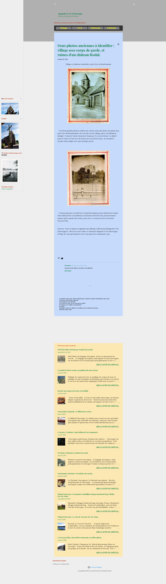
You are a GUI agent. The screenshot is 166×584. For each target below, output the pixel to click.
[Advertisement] (89, 7)
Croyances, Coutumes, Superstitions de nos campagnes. (78, 432)
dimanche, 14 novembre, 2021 (79, 265)
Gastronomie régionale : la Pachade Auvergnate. (75, 474)
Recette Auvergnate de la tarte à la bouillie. (73, 391)
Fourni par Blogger (96, 567)
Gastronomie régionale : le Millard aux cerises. (75, 412)
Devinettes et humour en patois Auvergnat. (73, 453)
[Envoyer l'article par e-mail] (62, 259)
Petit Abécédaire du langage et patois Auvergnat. (75, 350)
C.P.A (79, 28)
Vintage (63, 28)
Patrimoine (96, 28)
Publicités (111, 28)
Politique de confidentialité (61, 564)
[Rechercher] (134, 4)
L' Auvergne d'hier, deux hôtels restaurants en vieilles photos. (80, 538)
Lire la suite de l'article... (107, 365)
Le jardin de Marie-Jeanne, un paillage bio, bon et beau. (78, 370)
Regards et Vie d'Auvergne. (70, 13)
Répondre (67, 271)
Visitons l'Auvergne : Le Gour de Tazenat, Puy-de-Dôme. (78, 517)
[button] (118, 44)
